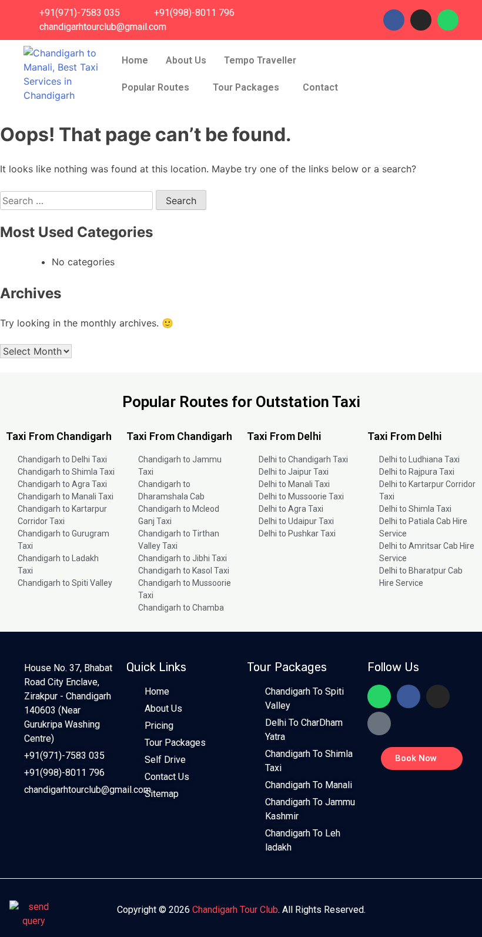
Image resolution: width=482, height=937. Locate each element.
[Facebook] (393, 20)
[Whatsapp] (447, 20)
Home (135, 60)
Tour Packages (246, 87)
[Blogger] (379, 723)
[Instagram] (420, 20)
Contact (320, 87)
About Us (186, 60)
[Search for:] (78, 200)
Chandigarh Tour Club (235, 909)
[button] (263, 60)
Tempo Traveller (260, 60)
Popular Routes (155, 87)
